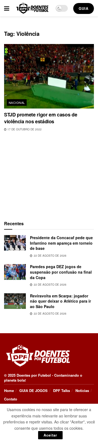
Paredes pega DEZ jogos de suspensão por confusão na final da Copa (61, 272)
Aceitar (50, 435)
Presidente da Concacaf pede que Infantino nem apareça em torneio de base (61, 243)
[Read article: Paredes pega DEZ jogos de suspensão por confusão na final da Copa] (15, 272)
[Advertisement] (49, 175)
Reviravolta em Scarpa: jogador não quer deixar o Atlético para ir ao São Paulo (60, 301)
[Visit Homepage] (32, 8)
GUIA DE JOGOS (33, 390)
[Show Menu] (6, 8)
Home (9, 390)
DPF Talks (61, 390)
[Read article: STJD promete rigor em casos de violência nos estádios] (49, 76)
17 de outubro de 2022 (24, 129)
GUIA (83, 8)
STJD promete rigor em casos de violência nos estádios (40, 118)
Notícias (82, 390)
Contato (10, 399)
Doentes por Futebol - (35, 375)
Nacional (17, 102)
